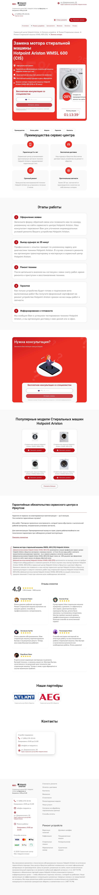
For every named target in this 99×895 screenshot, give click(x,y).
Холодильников (64, 842)
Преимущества (19, 130)
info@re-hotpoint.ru (24, 808)
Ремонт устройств (38, 26)
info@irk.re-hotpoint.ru (29, 746)
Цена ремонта (51, 25)
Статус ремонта (61, 20)
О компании (25, 25)
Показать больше (49, 486)
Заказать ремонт (36, 450)
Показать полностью (20, 537)
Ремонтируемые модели (51, 801)
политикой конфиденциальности (63, 400)
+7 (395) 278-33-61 (22, 14)
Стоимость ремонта (49, 784)
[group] (24, 698)
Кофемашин (47, 836)
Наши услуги (47, 805)
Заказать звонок (78, 20)
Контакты (67, 25)
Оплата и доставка (49, 787)
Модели (46, 130)
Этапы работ (34, 130)
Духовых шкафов (65, 830)
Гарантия (58, 130)
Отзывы (75, 25)
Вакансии (59, 25)
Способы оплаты (48, 814)
